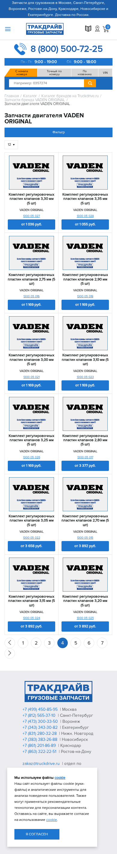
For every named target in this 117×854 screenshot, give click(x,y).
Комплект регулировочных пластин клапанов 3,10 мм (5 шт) (85, 359)
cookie (60, 777)
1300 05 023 (85, 377)
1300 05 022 (31, 538)
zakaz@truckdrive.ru (41, 763)
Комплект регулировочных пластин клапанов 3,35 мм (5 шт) (85, 199)
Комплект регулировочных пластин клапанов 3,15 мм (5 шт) (31, 601)
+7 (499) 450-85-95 (40, 709)
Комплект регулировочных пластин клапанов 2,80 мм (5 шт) (85, 440)
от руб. (31, 224)
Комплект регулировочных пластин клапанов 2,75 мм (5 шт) (31, 279)
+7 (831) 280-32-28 (40, 733)
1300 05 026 (31, 457)
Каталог (30, 96)
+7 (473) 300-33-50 (40, 721)
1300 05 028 (85, 216)
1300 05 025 (85, 618)
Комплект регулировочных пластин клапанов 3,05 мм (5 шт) (31, 520)
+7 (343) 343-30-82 (40, 727)
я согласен (37, 834)
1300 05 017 (85, 457)
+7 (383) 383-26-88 (40, 739)
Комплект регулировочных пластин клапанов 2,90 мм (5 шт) (85, 279)
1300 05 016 (31, 296)
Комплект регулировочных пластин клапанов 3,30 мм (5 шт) (31, 199)
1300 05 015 (85, 538)
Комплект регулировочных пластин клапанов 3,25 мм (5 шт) (31, 440)
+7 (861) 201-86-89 (39, 745)
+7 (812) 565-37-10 (39, 715)
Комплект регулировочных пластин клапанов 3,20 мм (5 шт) (85, 601)
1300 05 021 (31, 377)
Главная (11, 96)
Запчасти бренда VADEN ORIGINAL (34, 100)
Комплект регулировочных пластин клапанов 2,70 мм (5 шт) (85, 520)
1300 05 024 (31, 618)
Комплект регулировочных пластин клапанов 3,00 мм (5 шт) (31, 359)
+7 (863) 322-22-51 (40, 751)
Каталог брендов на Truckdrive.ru (70, 96)
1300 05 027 (31, 216)
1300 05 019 (85, 296)
